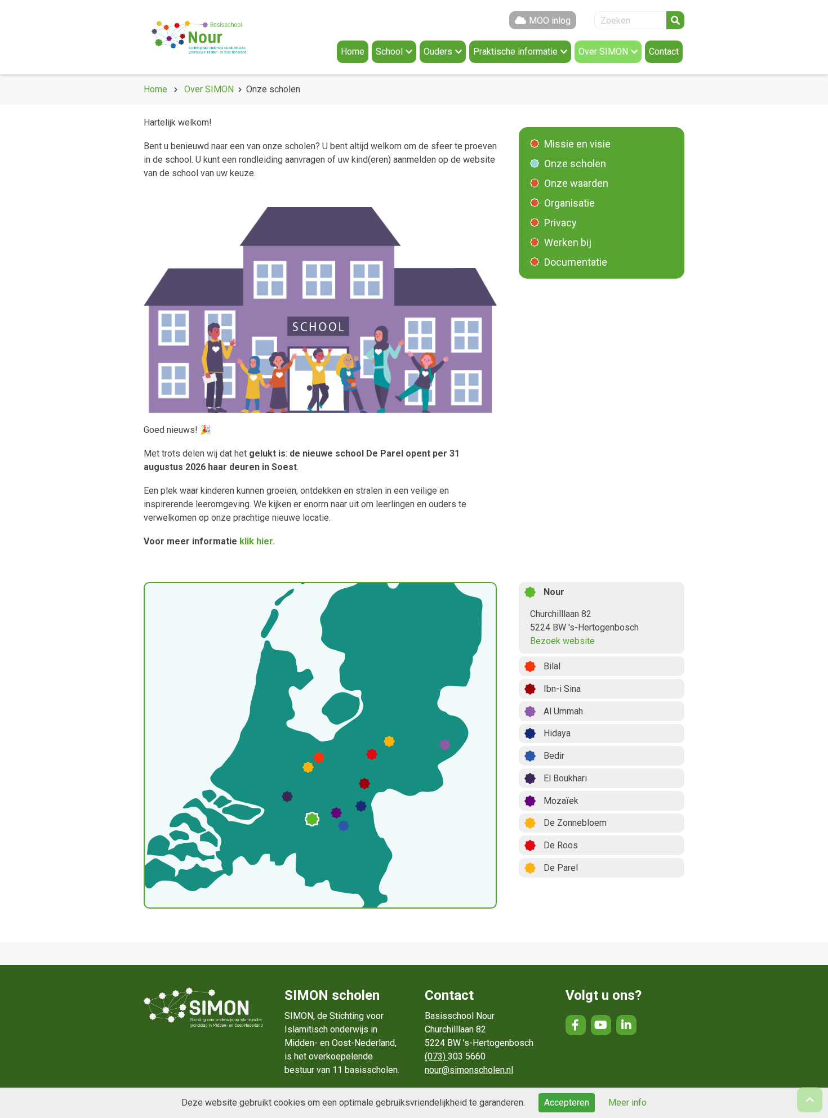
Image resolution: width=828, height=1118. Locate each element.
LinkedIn (626, 1025)
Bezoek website (562, 641)
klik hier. (257, 541)
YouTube (601, 1025)
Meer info (627, 1102)
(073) (436, 1056)
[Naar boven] (809, 1099)
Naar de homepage (211, 37)
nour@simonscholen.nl (469, 1070)
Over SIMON (209, 89)
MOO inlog (550, 20)
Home (155, 89)
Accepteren (566, 1102)
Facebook (576, 1025)
